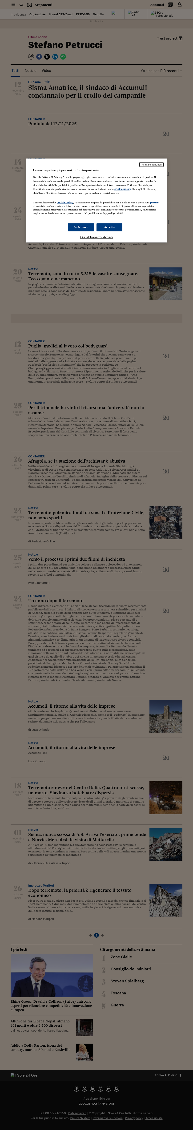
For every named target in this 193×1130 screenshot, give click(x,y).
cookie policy (122, 188)
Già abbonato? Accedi (96, 237)
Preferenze (81, 227)
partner (154, 202)
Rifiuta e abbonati (151, 164)
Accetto (109, 227)
